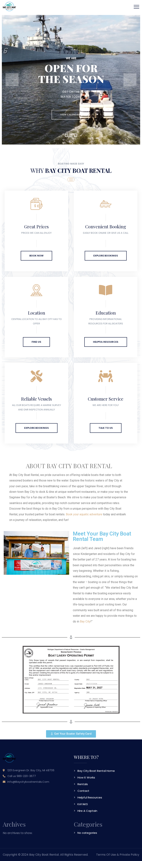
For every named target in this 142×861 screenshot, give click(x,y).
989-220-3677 (26, 776)
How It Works (86, 777)
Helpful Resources (89, 797)
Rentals (82, 784)
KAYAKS (82, 804)
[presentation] (12, 79)
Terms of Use (106, 854)
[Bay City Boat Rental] (9, 6)
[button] (66, 135)
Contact (83, 791)
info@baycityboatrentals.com (28, 782)
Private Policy (129, 854)
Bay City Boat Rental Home (96, 771)
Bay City (85, 621)
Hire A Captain (87, 811)
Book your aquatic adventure (84, 514)
